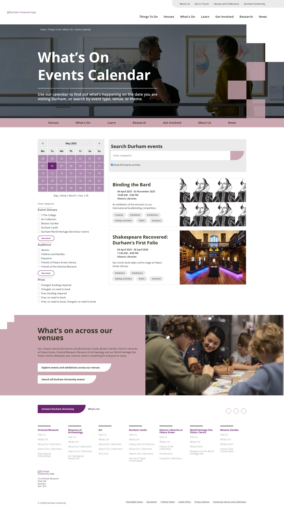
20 (52, 180)
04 (99, 158)
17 (89, 173)
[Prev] (42, 143)
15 (71, 173)
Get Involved (224, 17)
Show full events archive (126, 165)
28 (42, 158)
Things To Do (148, 17)
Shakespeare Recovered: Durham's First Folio (140, 240)
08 (71, 166)
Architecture (165, 453)
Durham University (254, 3)
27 (52, 188)
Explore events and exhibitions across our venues (71, 367)
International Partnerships (44, 455)
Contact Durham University (58, 409)
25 (99, 180)
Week (63, 195)
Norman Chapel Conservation (137, 459)
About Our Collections (49, 444)
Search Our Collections (50, 449)
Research (246, 17)
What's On (187, 17)
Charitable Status (134, 501)
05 (42, 166)
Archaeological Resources (76, 457)
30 (61, 158)
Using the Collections (170, 458)
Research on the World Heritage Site (202, 452)
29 (52, 158)
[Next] (99, 143)
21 (61, 180)
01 (71, 158)
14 (61, 173)
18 (99, 173)
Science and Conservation (227, 450)
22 (71, 180)
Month (72, 195)
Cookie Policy (184, 501)
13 (52, 173)
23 (80, 180)
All (87, 195)
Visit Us (41, 434)
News (263, 17)
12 (42, 173)
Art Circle (103, 453)
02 (80, 158)
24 (89, 180)
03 (89, 158)
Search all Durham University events (63, 379)
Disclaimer (151, 501)
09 (80, 166)
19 (42, 180)
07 (61, 166)
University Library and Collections (229, 501)
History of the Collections (166, 448)
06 (52, 166)
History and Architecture (142, 444)
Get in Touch (202, 3)
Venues (169, 17)
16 (80, 173)
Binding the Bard (132, 184)
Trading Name (167, 501)
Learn (205, 17)
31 (89, 188)
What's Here (196, 446)
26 (42, 188)
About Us (185, 3)
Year (80, 195)
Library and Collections (226, 3)
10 (89, 166)
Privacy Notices (202, 501)
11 (99, 166)
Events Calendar (83, 29)
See (46, 238)
